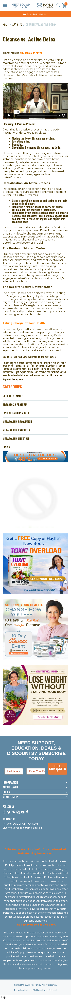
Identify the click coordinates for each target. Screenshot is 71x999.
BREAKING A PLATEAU (15, 405)
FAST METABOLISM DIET (16, 413)
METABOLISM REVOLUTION (17, 422)
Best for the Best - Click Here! (35, 14)
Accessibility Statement (23, 990)
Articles (17, 24)
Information (10, 782)
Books (6, 792)
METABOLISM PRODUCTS (16, 430)
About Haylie (10, 787)
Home (5, 24)
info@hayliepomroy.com (20, 823)
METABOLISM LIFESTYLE (16, 439)
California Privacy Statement (45, 990)
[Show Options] (19, 771)
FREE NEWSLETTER (57, 769)
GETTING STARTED (13, 396)
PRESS (6, 447)
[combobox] (12, 771)
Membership (10, 797)
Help (3, 997)
